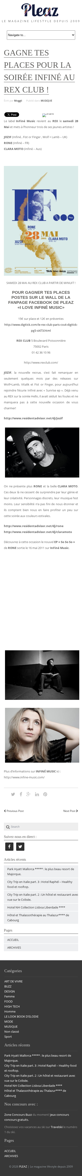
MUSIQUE (46, 100)
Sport (8, 1036)
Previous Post (15, 811)
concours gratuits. (16, 1120)
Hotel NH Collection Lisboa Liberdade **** (36, 907)
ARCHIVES (14, 947)
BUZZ (7, 986)
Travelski (57, 1127)
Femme (9, 996)
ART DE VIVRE (13, 981)
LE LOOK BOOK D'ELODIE (21, 1016)
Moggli (18, 100)
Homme (9, 1011)
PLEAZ (23, 1166)
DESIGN (9, 991)
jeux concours (59, 1115)
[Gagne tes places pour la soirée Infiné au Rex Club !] (13, 794)
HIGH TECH (12, 1006)
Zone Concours (14, 1115)
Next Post (69, 811)
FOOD (8, 1001)
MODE (8, 1021)
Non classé (11, 1031)
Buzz (29, 1115)
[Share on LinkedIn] (37, 794)
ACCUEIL (13, 940)
